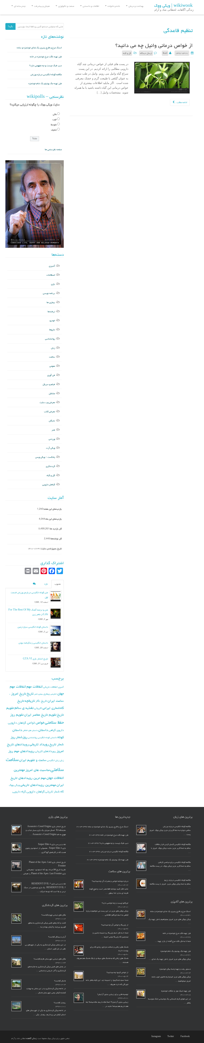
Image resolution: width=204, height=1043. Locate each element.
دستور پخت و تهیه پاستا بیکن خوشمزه (175, 969)
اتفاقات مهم (34, 686)
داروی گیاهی (56, 730)
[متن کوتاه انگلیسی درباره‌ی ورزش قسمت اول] (56, 596)
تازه (46, 584)
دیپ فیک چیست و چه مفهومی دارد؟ (45, 65)
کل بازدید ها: (55, 528)
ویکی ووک (14, 785)
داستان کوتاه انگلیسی (47, 737)
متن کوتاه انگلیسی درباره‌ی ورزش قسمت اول (29, 595)
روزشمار (21, 737)
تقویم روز (17, 715)
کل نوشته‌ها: (56, 538)
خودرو (52, 320)
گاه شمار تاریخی (54, 791)
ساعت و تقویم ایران (32, 760)
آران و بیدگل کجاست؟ (57, 937)
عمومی (52, 366)
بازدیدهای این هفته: (52, 509)
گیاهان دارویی (48, 484)
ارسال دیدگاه (146, 53)
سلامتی (57, 769)
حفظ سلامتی (54, 722)
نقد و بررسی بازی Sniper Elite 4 (52, 844)
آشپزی (52, 266)
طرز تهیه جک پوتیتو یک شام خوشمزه (45, 83)
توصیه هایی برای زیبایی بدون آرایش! (112, 994)
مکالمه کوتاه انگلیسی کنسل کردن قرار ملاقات (173, 844)
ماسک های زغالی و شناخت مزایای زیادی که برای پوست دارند (109, 949)
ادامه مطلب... (181, 102)
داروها (52, 329)
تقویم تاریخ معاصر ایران (40, 715)
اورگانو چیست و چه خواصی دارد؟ (115, 903)
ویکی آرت (50, 448)
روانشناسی (50, 338)
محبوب (58, 584)
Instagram (156, 1036)
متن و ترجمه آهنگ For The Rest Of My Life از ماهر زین (28, 612)
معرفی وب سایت (47, 402)
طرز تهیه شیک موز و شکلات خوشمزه (176, 991)
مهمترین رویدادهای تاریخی (38, 785)
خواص (40, 722)
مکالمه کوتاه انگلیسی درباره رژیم (177, 880)
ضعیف (54, 129)
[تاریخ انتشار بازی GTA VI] (56, 662)
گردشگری (50, 466)
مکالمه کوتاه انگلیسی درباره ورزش (46, 74)
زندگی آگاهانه (31, 1038)
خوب (54, 119)
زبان (53, 348)
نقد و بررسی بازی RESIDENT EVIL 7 (48, 884)
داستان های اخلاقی (30, 730)
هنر (53, 430)
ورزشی (52, 439)
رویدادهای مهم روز (21, 751)
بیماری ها (51, 302)
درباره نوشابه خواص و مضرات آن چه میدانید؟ (110, 881)
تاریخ (30, 693)
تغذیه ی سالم (24, 708)
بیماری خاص (38, 694)
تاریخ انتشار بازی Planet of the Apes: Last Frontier (47, 864)
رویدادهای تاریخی (45, 751)
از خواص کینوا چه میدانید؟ (117, 972)
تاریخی (38, 708)
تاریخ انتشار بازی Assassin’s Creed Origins (46, 826)
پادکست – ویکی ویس (45, 457)
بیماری (46, 693)
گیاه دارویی (19, 791)
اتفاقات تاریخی (50, 686)
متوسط (54, 124)
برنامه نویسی (49, 293)
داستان (43, 730)
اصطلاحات (50, 275)
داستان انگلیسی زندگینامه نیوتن (33, 643)
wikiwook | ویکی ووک (173, 5)
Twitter (170, 1036)
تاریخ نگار (41, 701)
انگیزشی (53, 694)
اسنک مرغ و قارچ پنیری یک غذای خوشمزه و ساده (39, 47)
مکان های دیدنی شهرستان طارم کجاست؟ (50, 959)
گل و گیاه (127, 53)
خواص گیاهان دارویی (21, 723)
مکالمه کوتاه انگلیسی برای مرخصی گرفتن (174, 862)
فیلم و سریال (49, 384)
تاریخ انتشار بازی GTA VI (35, 658)
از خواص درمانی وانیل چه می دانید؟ (154, 45)
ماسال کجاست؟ (60, 981)
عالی (55, 114)
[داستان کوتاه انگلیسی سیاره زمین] (56, 631)
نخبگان (52, 420)
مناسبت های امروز (38, 770)
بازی (53, 284)
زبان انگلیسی (53, 760)
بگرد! (10, 26)
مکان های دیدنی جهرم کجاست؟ (53, 915)
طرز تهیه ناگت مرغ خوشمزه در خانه (46, 56)
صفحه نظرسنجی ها (53, 149)
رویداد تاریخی (39, 744)
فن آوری (51, 375)
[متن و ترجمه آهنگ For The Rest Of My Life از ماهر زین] (56, 613)
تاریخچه (30, 700)
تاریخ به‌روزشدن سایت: (51, 548)
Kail (165, 53)
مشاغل (52, 393)
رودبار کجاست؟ (60, 1003)
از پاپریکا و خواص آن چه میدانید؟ (114, 925)
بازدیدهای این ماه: (53, 519)
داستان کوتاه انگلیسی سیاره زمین (33, 627)
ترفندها (51, 311)
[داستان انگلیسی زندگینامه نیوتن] (56, 646)
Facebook (185, 1036)
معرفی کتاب (49, 411)
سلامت (52, 357)
